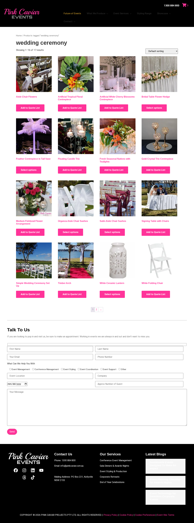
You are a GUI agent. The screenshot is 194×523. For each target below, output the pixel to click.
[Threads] (24, 477)
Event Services (121, 13)
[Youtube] (41, 470)
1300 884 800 (171, 5)
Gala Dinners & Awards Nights (114, 465)
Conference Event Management (116, 460)
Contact (68, 21)
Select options (154, 108)
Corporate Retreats (109, 476)
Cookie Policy (126, 515)
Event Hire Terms (165, 515)
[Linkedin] (32, 470)
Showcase (162, 13)
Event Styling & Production (113, 471)
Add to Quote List (30, 108)
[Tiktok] (32, 477)
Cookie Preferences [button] (145, 515)
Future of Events (72, 13)
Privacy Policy (111, 515)
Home (19, 35)
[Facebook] (15, 470)
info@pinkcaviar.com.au (72, 465)
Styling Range (144, 13)
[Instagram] (24, 470)
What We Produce (96, 13)
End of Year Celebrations (112, 482)
